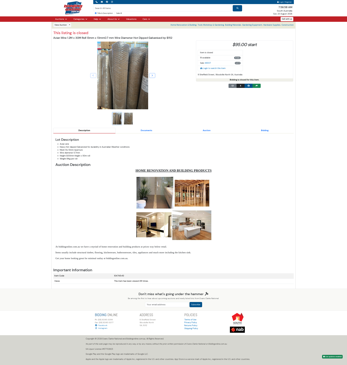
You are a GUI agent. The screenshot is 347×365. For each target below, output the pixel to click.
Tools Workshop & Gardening (211, 25)
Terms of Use (190, 319)
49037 (208, 63)
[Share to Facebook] (249, 86)
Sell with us (287, 19)
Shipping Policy (191, 328)
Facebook (102, 325)
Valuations (131, 19)
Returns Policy (190, 325)
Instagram (102, 328)
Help (96, 19)
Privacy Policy (190, 322)
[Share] (257, 86)
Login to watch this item (214, 68)
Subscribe (195, 304)
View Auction (60, 25)
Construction (288, 25)
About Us (112, 19)
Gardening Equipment (252, 25)
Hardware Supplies (271, 25)
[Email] (233, 86)
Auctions (60, 19)
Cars (145, 19)
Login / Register (285, 2)
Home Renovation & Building (183, 25)
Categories (79, 19)
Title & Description (105, 13)
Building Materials (233, 25)
